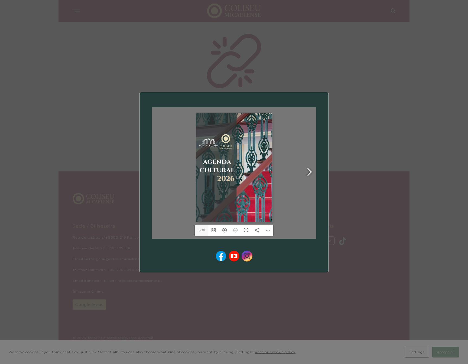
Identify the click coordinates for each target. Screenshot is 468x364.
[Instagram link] (246, 256)
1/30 (201, 230)
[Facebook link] (220, 256)
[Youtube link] (233, 256)
